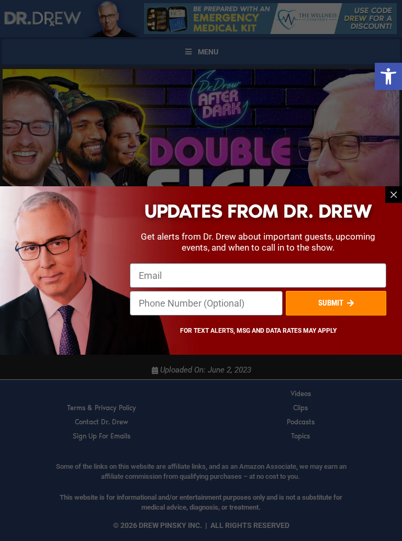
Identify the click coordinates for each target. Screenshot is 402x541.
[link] (388, 76)
